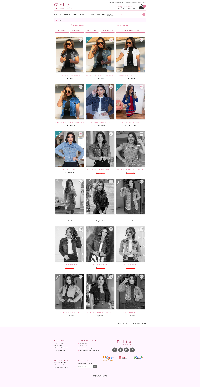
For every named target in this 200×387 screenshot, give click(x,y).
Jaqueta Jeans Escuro (100, 264)
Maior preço (77, 30)
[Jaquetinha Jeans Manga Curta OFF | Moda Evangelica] (130, 54)
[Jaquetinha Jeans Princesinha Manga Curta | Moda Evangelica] (100, 149)
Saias (75, 14)
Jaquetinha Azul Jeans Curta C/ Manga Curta (69, 122)
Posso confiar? (59, 345)
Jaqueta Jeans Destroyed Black (69, 75)
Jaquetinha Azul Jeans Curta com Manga (100, 75)
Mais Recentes (93, 30)
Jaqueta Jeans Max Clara (69, 217)
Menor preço (62, 30)
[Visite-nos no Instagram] (132, 349)
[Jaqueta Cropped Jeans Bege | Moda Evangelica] (69, 291)
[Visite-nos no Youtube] (114, 349)
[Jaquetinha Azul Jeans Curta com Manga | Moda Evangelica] (100, 54)
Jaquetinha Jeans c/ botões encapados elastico (130, 169)
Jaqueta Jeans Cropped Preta (100, 122)
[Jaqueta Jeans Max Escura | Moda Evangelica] (130, 101)
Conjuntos (67, 14)
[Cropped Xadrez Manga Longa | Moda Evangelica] (100, 196)
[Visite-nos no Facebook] (120, 349)
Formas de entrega (60, 350)
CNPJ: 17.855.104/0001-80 (100, 377)
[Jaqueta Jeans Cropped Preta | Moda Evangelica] (100, 101)
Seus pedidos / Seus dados (62, 365)
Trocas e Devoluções (60, 362)
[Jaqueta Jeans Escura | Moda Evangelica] (69, 244)
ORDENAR (78, 25)
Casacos (82, 14)
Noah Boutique (110, 15)
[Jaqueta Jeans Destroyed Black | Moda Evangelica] (69, 54)
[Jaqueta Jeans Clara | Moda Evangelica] (69, 149)
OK (95, 366)
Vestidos (57, 14)
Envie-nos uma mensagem (87, 348)
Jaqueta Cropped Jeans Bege (69, 312)
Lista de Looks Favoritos (61, 367)
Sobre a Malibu (59, 343)
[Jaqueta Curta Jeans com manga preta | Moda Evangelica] (100, 291)
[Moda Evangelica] (63, 6)
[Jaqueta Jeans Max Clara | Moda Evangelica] (69, 196)
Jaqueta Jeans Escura (69, 264)
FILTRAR (123, 25)
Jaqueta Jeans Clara (69, 169)
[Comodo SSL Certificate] (123, 357)
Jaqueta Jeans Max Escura (130, 122)
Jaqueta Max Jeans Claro (130, 217)
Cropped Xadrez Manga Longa (100, 217)
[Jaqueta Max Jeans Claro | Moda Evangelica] (130, 196)
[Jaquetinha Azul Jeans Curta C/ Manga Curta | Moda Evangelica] (69, 101)
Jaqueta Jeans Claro (130, 312)
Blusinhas (91, 14)
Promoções (101, 14)
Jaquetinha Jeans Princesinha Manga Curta (100, 169)
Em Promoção (108, 30)
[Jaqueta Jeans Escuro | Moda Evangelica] (100, 244)
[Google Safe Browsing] (138, 357)
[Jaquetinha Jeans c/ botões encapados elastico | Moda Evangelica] (130, 149)
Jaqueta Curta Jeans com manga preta (100, 312)
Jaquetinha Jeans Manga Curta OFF (130, 75)
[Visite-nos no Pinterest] (126, 349)
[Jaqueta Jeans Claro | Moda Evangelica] (130, 291)
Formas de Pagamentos (61, 348)
